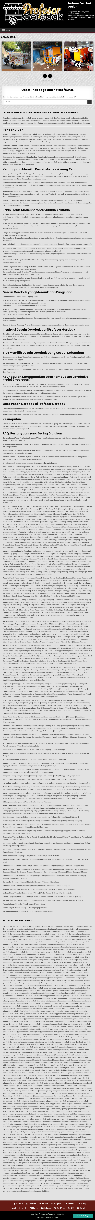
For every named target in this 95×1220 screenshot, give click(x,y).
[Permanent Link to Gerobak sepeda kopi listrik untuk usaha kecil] (16, 56)
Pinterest (32, 1203)
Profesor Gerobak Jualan (80, 5)
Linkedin (45, 1203)
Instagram (57, 1203)
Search (82, 1208)
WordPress (61, 1208)
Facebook (19, 1203)
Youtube (70, 1203)
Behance (47, 1208)
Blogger (35, 1208)
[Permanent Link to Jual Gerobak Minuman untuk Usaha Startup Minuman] (47, 57)
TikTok (13, 1208)
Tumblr (24, 1208)
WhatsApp (83, 1203)
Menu (8, 30)
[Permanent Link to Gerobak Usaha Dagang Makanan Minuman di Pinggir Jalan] (78, 57)
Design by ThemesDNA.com (47, 1218)
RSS (72, 1208)
